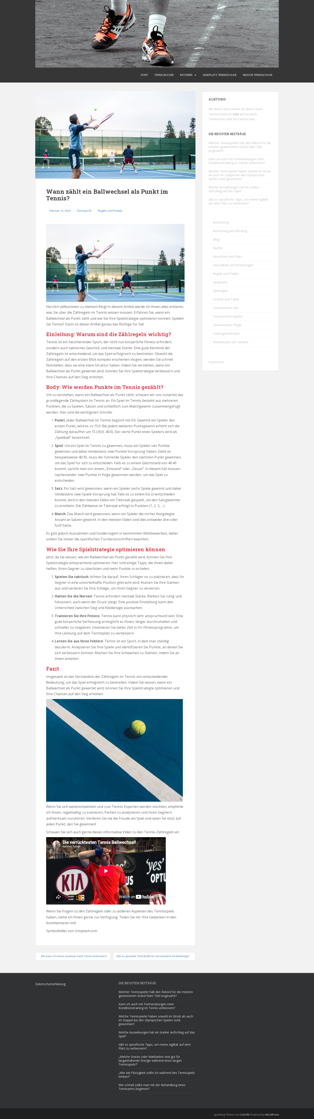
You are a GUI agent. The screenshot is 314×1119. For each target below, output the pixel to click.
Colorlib (244, 1114)
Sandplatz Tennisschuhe (219, 75)
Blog (216, 239)
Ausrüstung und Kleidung (230, 231)
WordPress (272, 1114)
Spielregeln (220, 291)
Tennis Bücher (164, 75)
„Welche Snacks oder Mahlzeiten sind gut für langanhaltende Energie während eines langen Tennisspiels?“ (150, 1060)
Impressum (216, 362)
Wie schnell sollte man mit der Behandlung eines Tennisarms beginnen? (152, 1087)
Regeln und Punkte (110, 211)
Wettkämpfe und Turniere (230, 342)
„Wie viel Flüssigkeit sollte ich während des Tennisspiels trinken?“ (157, 1075)
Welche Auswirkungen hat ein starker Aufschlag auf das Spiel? (233, 189)
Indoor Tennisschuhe (257, 75)
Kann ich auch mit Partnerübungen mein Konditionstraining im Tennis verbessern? (236, 161)
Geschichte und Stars (227, 256)
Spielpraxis (220, 282)
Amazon (251, 114)
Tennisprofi (84, 211)
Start (144, 75)
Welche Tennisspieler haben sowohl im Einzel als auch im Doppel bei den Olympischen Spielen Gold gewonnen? (239, 175)
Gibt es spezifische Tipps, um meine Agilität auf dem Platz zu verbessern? (238, 201)
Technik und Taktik (226, 299)
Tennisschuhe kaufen (227, 316)
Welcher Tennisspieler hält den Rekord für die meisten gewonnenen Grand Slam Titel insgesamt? (239, 147)
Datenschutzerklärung (50, 984)
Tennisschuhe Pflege (227, 325)
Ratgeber (186, 75)
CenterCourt (246, 119)
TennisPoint (216, 119)
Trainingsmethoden (226, 333)
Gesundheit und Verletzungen (233, 265)
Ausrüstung (221, 222)
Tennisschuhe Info (225, 308)
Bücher (218, 248)
